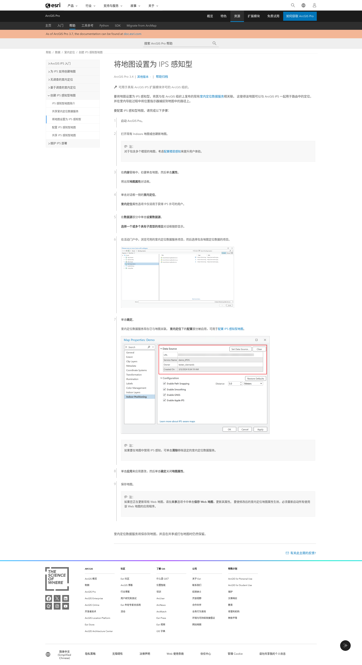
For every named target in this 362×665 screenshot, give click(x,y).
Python (104, 25)
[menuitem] (100, 579)
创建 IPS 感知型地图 (91, 52)
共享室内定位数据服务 (65, 111)
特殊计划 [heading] (232, 568)
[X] (57, 598)
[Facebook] (48, 598)
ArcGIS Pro (52, 16)
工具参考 (87, 25)
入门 (60, 25)
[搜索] (293, 5)
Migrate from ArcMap (141, 25)
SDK (118, 25)
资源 (237, 16)
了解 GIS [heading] (160, 568)
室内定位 (69, 52)
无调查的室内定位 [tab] (61, 79)
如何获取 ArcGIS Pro (300, 16)
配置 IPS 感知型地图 (64, 127)
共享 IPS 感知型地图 (64, 135)
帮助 (72, 25)
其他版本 (143, 76)
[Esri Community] (48, 606)
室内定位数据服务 (212, 96)
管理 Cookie (235, 653)
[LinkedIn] (65, 598)
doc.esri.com (132, 34)
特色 (224, 16)
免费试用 (273, 16)
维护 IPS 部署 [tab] (58, 143)
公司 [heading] (194, 568)
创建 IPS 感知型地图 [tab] (63, 95)
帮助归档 (161, 76)
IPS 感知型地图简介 (63, 103)
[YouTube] (65, 606)
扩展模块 (254, 16)
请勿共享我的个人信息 (272, 653)
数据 (57, 52)
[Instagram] (57, 606)
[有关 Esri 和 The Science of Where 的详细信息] (57, 579)
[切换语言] (303, 5)
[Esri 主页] (53, 5)
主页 (48, 25)
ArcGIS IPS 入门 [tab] (60, 63)
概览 (210, 16)
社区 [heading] (123, 568)
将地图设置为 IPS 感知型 (66, 119)
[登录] (314, 5)
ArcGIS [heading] (89, 568)
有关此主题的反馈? (303, 553)
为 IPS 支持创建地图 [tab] (63, 71)
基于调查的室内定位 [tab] (63, 87)
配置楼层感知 (172, 151)
